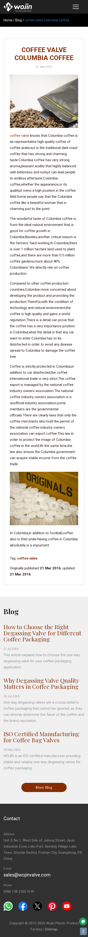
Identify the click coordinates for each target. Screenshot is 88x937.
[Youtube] (66, 906)
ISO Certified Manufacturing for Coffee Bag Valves (41, 737)
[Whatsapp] (8, 906)
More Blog (44, 787)
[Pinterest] (52, 906)
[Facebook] (22, 906)
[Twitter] (37, 906)
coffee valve (19, 135)
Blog (18, 20)
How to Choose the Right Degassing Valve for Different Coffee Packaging (42, 633)
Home (8, 20)
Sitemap (51, 929)
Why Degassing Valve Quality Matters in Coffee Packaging (41, 683)
